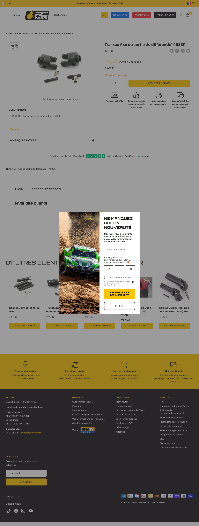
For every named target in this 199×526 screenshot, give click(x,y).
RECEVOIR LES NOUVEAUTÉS (120, 294)
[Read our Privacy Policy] (133, 282)
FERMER (119, 305)
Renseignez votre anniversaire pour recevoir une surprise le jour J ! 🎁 (117, 260)
